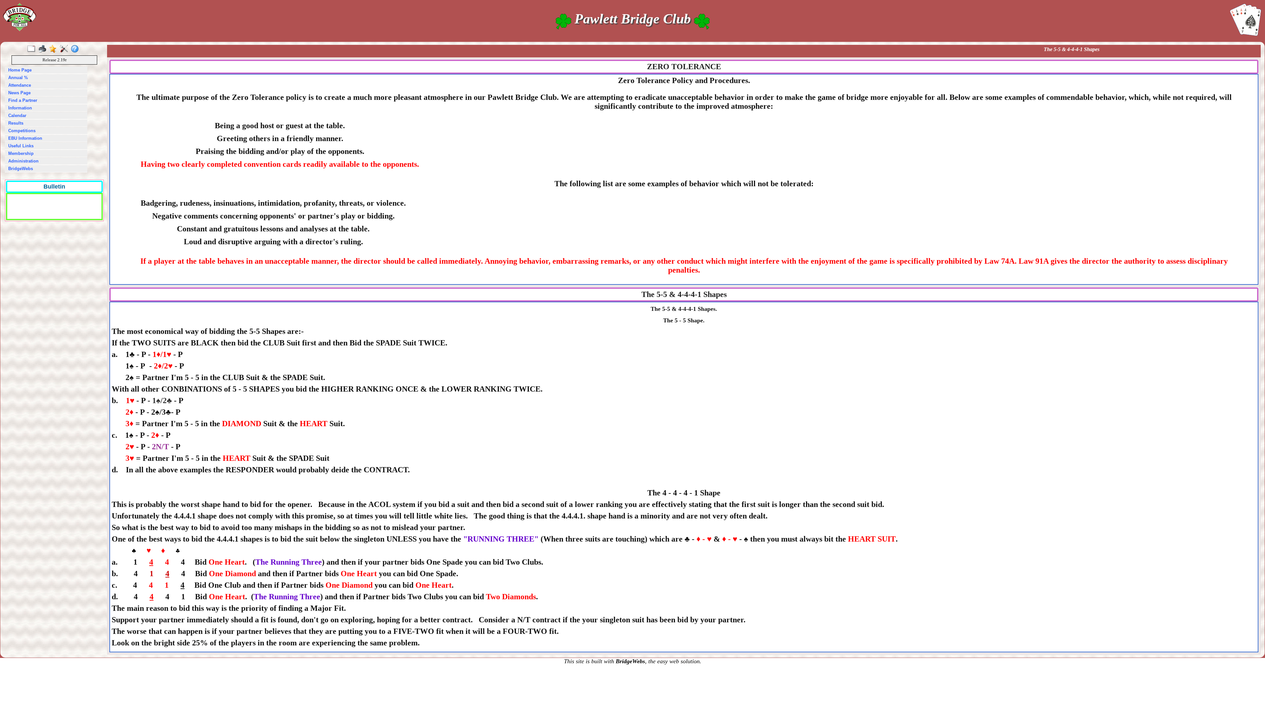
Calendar (17, 115)
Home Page (20, 70)
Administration (23, 161)
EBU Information (25, 138)
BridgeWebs (20, 168)
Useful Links (21, 145)
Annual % (18, 77)
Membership (21, 153)
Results (15, 123)
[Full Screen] (32, 49)
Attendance (19, 85)
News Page (19, 92)
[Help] (76, 49)
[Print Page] (43, 49)
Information (20, 107)
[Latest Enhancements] (54, 49)
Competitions (22, 130)
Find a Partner (22, 100)
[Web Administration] (65, 49)
